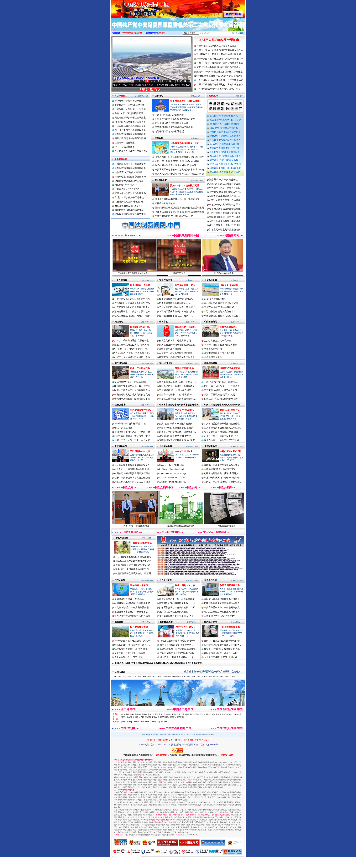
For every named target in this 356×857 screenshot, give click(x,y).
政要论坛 (159, 96)
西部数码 (180, 717)
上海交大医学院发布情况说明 (173, 611)
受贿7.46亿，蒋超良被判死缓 (129, 113)
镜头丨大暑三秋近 (123, 428)
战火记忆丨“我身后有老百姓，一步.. (177, 657)
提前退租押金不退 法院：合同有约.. (176, 315)
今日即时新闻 (121, 96)
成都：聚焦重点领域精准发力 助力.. (221, 432)
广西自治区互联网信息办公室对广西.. (132, 303)
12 (177, 81)
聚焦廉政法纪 (161, 180)
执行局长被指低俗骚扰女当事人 (225, 140)
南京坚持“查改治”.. (184, 410)
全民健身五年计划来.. (140, 410)
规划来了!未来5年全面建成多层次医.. (222, 649)
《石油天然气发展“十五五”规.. (129, 201)
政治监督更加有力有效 (170, 349)
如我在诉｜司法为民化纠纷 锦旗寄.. (221, 399)
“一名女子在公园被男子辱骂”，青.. (131, 349)
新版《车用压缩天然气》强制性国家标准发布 (177, 161)
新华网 (129, 717)
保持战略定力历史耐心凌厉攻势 (130, 176)
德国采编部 (176, 677)
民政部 (202, 714)
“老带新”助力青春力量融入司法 (210, 526)
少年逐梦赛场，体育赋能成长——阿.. (177, 607)
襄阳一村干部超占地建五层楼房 (224, 220)
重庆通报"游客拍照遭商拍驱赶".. (226, 116)
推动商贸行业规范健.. (230, 368)
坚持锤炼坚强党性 (213, 357)
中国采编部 (117, 677)
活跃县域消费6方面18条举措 (128, 206)
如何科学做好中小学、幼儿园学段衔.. (177, 599)
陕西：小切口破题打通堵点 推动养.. (176, 428)
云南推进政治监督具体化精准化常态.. (177, 440)
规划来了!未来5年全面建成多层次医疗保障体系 (219, 71)
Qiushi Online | (126, 722)
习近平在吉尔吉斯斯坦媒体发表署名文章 (216, 46)
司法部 (208, 714)
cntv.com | (164, 722)
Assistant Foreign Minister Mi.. (172, 477)
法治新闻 (119, 321)
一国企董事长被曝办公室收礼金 (224, 183)
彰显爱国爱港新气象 (230, 585)
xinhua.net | (155, 722)
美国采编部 (147, 677)
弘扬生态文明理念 (213, 349)
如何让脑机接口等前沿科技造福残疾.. (132, 616)
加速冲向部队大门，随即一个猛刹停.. (222, 477)
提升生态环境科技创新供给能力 (130, 134)
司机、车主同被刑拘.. (140, 368)
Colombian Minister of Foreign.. (173, 473)
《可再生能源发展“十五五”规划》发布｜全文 (218, 89)
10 (170, 81)
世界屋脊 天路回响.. (229, 285)
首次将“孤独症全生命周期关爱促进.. (132, 607)
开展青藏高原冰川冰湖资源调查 (130, 126)
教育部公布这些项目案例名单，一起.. (177, 603)
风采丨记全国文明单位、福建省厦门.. (177, 432)
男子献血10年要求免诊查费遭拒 (224, 216)
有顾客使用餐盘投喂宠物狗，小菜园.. (133, 573)
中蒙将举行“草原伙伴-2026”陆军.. (220, 469)
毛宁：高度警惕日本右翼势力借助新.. (132, 477)
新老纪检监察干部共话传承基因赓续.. (178, 649)
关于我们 (145, 734)
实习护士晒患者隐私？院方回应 (225, 132)
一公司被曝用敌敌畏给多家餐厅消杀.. (133, 557)
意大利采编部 (207, 677)
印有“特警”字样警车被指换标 (224, 128)
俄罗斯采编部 (218, 677)
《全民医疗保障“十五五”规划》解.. (221, 657)
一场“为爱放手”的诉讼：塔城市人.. (221, 382)
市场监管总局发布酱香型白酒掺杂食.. (133, 561)
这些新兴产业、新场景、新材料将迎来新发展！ (219, 54)
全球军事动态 (210, 446)
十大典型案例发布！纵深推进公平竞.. (132, 399)
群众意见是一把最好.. (185, 327)
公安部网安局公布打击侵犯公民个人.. (132, 307)
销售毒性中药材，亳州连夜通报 (225, 168)
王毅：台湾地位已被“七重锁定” (219, 616)
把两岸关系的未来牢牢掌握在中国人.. (222, 603)
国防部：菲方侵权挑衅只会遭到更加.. (222, 482)
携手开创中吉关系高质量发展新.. (131, 130)
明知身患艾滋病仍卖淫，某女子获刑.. (132, 386)
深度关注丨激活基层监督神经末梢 (175, 353)
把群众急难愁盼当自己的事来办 (130, 193)
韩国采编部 (186, 677)
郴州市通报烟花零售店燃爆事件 (224, 229)
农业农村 (119, 621)
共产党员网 (125, 714)
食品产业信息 (122, 538)
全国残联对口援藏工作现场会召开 (131, 599)
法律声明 (163, 734)
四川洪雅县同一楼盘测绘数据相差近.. (177, 344)
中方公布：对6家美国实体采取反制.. (132, 469)
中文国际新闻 (121, 446)
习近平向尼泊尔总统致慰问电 (219, 40)
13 (181, 81)
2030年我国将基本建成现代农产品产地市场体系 (219, 59)
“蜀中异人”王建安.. (185, 627)
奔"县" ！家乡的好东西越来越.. (130, 197)
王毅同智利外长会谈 (140, 451)
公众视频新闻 (210, 280)
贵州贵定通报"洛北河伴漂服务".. (226, 152)
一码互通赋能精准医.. (230, 627)
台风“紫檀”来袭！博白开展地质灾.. (176, 423)
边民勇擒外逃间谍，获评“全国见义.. (221, 473)
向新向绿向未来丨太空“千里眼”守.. (176, 394)
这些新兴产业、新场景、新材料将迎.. (177, 386)
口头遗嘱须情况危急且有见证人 (174, 303)
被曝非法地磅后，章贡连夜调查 (224, 187)
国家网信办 (216, 714)
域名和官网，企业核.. (140, 285)
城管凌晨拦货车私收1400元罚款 (225, 120)
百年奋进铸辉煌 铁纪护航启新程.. (176, 645)
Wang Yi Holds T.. (184, 451)
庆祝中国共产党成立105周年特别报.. (177, 653)
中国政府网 (176, 714)
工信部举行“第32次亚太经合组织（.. (177, 390)
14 (185, 81)
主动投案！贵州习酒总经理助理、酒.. (132, 432)
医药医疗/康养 (210, 621)
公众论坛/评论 (210, 321)
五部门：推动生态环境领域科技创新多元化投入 (219, 50)
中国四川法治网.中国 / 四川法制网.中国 (222, 404)
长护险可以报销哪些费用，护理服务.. (222, 645)
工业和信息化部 (187, 714)
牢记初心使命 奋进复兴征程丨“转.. (221, 311)
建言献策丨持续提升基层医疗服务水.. (177, 357)
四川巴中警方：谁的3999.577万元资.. (222, 440)
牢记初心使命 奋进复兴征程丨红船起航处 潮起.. (189, 85)
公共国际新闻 (165, 446)
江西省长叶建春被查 (125, 142)
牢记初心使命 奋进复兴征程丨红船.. (221, 315)
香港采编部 (127, 677)
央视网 (135, 717)
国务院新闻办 (227, 714)
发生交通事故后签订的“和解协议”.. (176, 299)
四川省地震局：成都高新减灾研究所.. (222, 428)
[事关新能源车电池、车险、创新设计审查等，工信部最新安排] (178, 27)
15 (189, 81)
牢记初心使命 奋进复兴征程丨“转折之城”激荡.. (150, 85)
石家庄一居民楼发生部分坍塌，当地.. (132, 357)
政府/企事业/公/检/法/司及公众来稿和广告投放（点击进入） (213, 671)
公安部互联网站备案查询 (167, 717)
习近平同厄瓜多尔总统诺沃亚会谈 (171, 123)
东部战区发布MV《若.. (231, 451)
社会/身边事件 (121, 404)
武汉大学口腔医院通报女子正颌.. (226, 164)
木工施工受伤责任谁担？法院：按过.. (177, 311)
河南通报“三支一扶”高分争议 (224, 160)
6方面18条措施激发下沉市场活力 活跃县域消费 (219, 76)
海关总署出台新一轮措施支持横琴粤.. (222, 611)
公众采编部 (154, 734)
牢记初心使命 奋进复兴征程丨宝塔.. (221, 303)
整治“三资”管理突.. (229, 410)
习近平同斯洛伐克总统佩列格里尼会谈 (174, 127)
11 (174, 81)
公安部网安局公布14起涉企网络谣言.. (132, 299)
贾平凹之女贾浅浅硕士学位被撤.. (225, 179)
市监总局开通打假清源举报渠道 (224, 212)
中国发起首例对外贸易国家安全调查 (132, 473)
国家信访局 (237, 714)
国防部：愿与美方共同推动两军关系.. (222, 465)
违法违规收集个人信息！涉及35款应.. (132, 311)
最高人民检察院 (165, 714)
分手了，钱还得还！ (125, 147)
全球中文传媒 (134, 8)
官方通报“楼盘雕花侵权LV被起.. (225, 172)
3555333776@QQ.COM (132, 33)
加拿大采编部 (230, 677)
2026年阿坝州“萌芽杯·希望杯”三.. (130, 423)
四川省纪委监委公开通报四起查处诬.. (222, 423)
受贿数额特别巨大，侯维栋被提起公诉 (174, 216)
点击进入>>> (163, 33)
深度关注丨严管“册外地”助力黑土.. (131, 653)
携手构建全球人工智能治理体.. (185, 101)
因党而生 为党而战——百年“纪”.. (220, 307)
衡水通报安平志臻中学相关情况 (225, 156)
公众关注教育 (165, 580)
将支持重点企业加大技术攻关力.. (131, 151)
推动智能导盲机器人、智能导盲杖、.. (132, 611)
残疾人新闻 (120, 580)
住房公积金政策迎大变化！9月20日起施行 (175, 165)
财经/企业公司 (165, 363)
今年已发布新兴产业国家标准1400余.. (133, 565)
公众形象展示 (166, 621)
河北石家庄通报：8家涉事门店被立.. (132, 645)
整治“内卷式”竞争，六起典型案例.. (131, 382)
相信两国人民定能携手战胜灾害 (130, 122)
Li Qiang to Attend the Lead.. (172, 469)
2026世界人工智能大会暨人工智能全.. (132, 482)
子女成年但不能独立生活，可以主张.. (177, 307)
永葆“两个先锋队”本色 (215, 299)
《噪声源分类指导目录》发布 (184, 143)
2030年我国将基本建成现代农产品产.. (132, 640)
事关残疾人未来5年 (139, 585)
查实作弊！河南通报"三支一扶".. (226, 148)
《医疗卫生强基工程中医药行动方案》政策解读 (219, 84)
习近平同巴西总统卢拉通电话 (169, 131)
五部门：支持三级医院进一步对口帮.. (222, 640)
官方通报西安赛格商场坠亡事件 (225, 136)
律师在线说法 (165, 280)
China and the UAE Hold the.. (172, 465)
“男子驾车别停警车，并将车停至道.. (132, 353)
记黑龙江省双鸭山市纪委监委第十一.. (178, 640)
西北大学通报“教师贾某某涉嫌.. (224, 224)
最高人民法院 (153, 714)
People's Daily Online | (141, 722)
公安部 (196, 714)
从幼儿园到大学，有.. (185, 585)
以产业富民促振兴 (139, 627)
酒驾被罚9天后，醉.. (140, 327)
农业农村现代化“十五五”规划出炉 (130, 657)
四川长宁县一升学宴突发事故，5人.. (222, 436)
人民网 (123, 717)
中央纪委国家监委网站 (138, 714)
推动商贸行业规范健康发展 (128, 101)
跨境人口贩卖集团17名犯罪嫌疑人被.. (132, 390)
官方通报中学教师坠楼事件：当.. (225, 208)
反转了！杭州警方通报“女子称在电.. (132, 340)
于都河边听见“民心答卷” (127, 189)
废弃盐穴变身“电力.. (185, 368)
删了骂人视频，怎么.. (185, 285)
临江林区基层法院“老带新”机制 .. (220, 394)
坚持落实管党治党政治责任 (217, 340)
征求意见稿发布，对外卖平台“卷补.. (177, 340)
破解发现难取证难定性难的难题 (130, 214)
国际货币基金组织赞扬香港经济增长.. (222, 599)
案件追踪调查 (121, 363)
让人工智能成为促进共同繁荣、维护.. (132, 315)
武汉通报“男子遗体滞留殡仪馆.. (225, 124)
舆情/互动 (213, 96)
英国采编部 (166, 677)
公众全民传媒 (121, 280)
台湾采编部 (137, 677)
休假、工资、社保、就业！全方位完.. (132, 440)
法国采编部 (196, 677)
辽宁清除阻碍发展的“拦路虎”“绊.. (175, 436)
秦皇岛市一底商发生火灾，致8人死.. (132, 344)
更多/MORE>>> (197, 96)
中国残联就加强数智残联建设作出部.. (132, 603)
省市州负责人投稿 (141, 96)
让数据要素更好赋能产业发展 (129, 181)
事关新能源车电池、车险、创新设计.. (177, 382)
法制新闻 (159, 138)
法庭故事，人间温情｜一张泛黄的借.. (222, 386)
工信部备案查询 (151, 717)
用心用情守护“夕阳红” (126, 185)
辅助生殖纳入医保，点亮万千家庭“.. (221, 653)
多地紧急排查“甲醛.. (143, 543)
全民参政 (163, 321)
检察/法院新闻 (210, 363)
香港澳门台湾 (210, 580)
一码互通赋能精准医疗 (165, 526)
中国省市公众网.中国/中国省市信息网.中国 (179, 404)
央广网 (141, 717)
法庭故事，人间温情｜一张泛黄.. (131, 109)
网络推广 (239, 96)
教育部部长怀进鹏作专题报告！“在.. (177, 616)
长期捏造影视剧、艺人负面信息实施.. (132, 394)
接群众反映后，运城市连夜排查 (224, 195)
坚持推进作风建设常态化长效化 (219, 353)
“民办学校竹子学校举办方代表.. (224, 204)
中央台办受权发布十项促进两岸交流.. (222, 607)
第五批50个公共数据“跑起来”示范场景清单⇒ (218, 67)
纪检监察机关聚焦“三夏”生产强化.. (131, 649)
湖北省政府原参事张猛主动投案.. (131, 117)
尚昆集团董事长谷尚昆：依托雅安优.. (177, 399)
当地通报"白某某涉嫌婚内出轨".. (226, 144)
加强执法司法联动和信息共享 (129, 210)
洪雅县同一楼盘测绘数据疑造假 (224, 199)
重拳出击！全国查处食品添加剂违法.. (133, 569)
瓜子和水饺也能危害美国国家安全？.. (132, 465)
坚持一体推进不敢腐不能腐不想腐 (220, 344)
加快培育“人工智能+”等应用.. (129, 172)
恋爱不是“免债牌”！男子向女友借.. (221, 390)
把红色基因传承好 (229, 327)
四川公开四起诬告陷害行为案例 (130, 138)
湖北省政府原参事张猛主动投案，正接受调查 (177, 199)
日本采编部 (157, 677)
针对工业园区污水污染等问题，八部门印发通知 (219, 80)
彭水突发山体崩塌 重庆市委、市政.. (132, 436)
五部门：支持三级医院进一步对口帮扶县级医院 (219, 63)
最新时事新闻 (121, 159)
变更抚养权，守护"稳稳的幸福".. (131, 105)
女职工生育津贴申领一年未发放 (224, 191)
